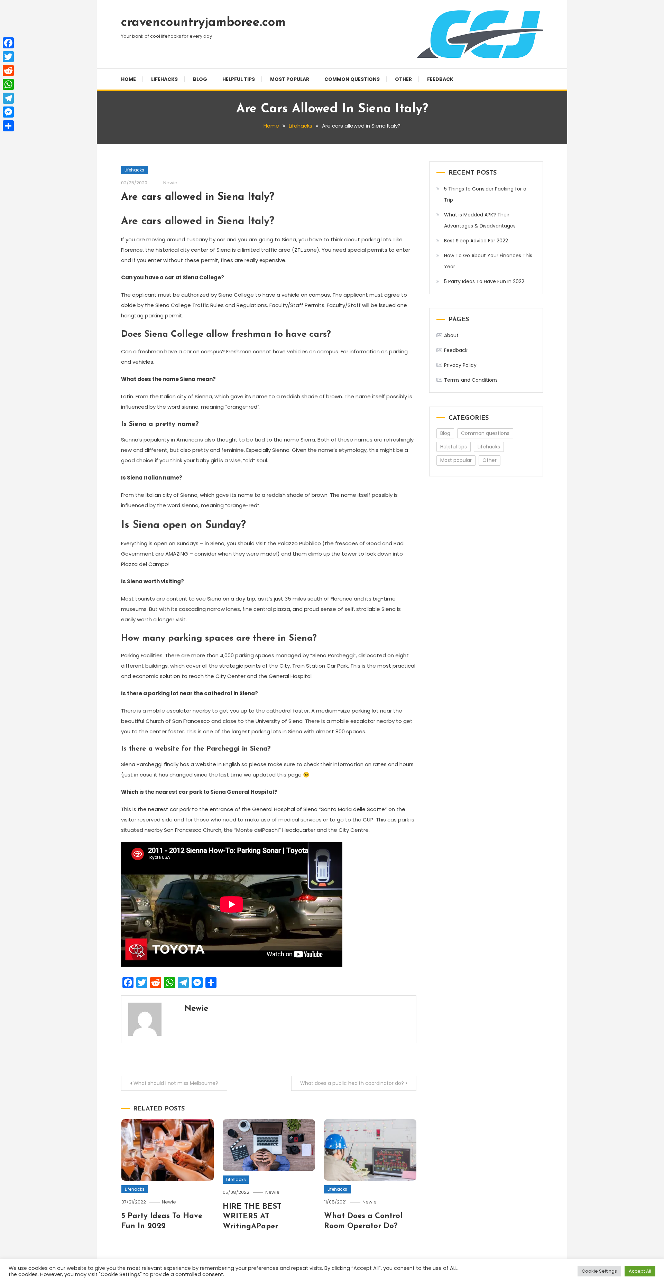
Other (403, 79)
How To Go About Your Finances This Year (488, 261)
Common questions (352, 79)
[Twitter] (8, 57)
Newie (170, 182)
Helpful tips (238, 79)
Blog (200, 79)
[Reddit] (8, 70)
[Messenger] (8, 112)
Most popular (289, 79)
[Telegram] (8, 98)
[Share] (8, 126)
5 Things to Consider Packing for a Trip (485, 194)
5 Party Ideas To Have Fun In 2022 (484, 281)
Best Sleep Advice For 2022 (476, 240)
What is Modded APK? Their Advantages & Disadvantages (480, 220)
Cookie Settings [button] (599, 1271)
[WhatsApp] (8, 84)
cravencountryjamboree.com (203, 23)
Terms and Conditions (471, 379)
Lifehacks (164, 79)
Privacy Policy (460, 365)
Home (128, 79)
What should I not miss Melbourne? (175, 1083)
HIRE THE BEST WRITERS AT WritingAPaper (252, 1216)
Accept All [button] (640, 1271)
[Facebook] (8, 43)
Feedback (440, 79)
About (451, 335)
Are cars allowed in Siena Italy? (197, 197)
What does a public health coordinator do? (352, 1083)
